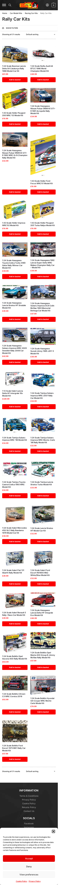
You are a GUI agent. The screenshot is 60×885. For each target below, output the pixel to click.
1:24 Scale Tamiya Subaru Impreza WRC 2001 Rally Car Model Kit (42, 395)
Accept (29, 858)
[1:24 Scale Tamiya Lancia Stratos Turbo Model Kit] (43, 469)
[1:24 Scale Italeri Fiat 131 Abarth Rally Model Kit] (15, 558)
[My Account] (47, 5)
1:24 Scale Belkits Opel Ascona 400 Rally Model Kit (14, 657)
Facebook (29, 823)
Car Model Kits (16, 13)
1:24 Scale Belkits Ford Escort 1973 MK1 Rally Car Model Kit (13, 748)
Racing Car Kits (31, 13)
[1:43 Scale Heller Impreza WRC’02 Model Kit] (15, 209)
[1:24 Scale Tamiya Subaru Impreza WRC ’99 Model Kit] (15, 424)
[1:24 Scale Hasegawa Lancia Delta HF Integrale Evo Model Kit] (43, 599)
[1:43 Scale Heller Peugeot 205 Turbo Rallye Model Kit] (43, 209)
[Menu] (4, 5)
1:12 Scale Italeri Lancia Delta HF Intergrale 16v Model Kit (12, 393)
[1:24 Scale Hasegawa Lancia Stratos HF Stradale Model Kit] (15, 292)
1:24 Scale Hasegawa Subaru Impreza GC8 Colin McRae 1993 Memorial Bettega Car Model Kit (42, 307)
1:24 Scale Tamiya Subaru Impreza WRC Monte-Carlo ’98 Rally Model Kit (42, 440)
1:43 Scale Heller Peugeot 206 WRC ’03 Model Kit (13, 114)
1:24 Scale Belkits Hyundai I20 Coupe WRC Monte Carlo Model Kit (42, 700)
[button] (53, 831)
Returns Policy (29, 807)
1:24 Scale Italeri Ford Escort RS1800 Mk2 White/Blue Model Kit (40, 572)
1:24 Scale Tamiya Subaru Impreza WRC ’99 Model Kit (14, 438)
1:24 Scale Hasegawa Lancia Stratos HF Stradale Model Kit (14, 305)
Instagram (29, 827)
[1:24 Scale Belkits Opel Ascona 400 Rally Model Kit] (15, 642)
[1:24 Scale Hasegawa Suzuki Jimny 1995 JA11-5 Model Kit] (43, 336)
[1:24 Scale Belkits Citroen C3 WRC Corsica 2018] (15, 683)
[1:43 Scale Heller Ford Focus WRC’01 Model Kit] (43, 154)
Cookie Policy (21, 881)
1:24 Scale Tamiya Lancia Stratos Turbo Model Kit (41, 483)
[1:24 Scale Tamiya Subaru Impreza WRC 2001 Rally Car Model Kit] (43, 380)
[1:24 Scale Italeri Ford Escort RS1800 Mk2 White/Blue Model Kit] (43, 558)
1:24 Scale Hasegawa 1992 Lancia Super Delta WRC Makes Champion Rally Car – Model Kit (42, 264)
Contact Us (29, 811)
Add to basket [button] (15, 80)
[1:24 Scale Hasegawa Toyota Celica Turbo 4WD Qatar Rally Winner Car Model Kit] (15, 249)
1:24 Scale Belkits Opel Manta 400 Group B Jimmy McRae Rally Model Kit (42, 655)
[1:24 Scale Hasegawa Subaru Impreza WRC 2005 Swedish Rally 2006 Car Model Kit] (15, 335)
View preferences (29, 874)
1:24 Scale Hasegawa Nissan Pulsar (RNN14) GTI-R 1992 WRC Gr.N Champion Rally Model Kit (14, 154)
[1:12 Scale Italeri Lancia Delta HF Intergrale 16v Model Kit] (15, 379)
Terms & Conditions (29, 795)
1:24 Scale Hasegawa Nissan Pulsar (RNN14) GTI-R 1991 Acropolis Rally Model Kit (42, 110)
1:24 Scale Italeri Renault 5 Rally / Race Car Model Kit (14, 613)
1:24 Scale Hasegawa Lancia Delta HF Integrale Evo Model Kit (41, 612)
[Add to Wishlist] (22, 47)
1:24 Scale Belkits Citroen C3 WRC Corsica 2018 (13, 695)
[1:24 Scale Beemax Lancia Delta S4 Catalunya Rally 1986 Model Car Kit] (15, 53)
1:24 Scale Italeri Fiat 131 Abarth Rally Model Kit (13, 571)
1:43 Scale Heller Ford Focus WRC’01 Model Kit (41, 182)
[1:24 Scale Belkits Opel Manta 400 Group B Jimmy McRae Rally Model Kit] (43, 640)
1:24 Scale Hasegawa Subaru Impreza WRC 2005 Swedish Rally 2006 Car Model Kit (14, 349)
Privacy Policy (35, 881)
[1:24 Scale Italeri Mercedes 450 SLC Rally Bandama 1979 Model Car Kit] (15, 514)
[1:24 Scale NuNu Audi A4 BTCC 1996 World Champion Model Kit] (43, 53)
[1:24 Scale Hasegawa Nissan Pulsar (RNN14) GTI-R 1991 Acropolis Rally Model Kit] (43, 95)
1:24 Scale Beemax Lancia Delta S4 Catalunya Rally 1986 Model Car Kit (14, 68)
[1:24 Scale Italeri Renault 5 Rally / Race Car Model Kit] (15, 600)
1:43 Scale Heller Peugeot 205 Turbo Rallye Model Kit (42, 224)
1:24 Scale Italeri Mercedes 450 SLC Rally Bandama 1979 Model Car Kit (14, 530)
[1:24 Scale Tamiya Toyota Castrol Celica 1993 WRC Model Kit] (15, 469)
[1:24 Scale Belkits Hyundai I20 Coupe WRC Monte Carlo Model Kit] (43, 685)
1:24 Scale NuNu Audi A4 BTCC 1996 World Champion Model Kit (41, 68)
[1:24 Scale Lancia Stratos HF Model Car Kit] (43, 514)
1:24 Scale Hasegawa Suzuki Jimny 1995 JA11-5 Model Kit (42, 351)
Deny (29, 866)
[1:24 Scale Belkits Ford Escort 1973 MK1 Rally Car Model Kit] (15, 731)
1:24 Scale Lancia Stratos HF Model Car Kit (41, 529)
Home (4, 13)
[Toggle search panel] (10, 5)
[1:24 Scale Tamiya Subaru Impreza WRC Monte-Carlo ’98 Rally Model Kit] (43, 424)
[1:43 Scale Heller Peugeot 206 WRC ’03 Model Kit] (15, 98)
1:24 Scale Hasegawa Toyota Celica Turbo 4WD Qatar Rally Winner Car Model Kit (13, 264)
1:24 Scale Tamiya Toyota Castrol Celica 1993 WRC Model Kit (13, 484)
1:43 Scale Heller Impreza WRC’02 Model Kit (13, 224)
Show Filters (12, 28)
